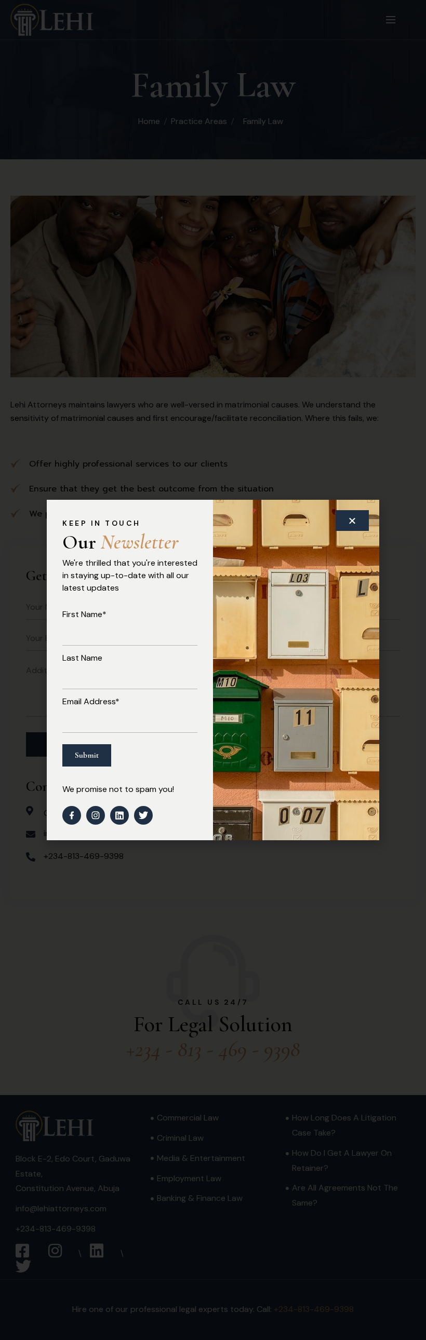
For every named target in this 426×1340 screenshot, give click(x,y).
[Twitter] (143, 815)
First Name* (84, 614)
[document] (213, 670)
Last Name (82, 657)
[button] (352, 520)
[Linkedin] (119, 815)
